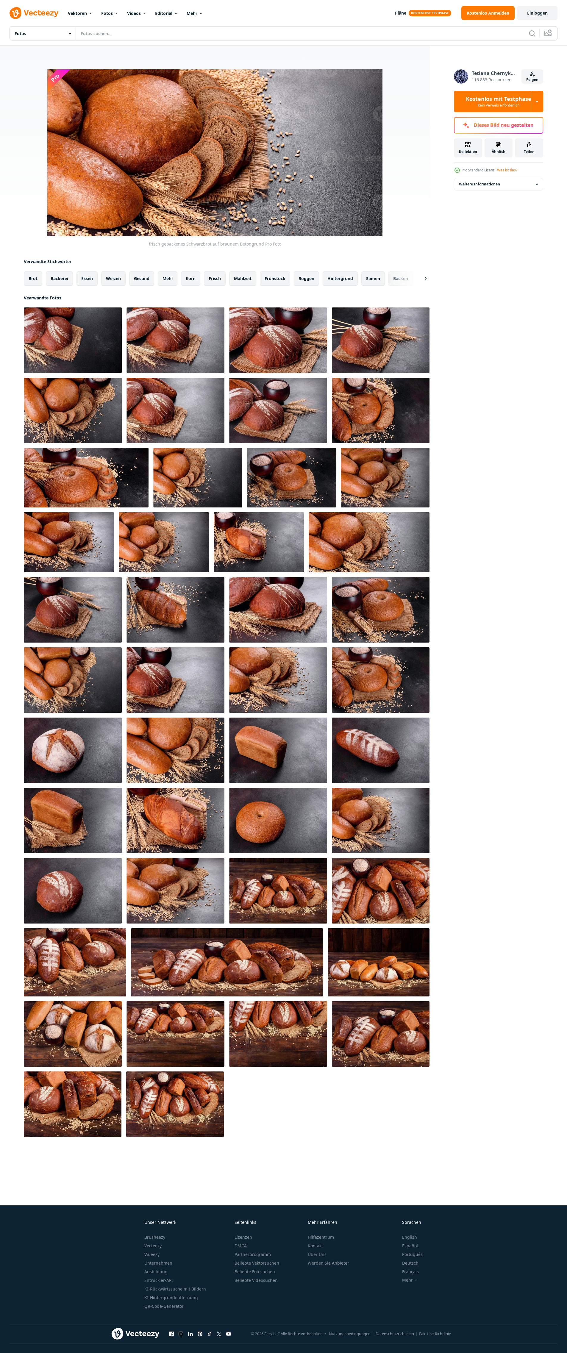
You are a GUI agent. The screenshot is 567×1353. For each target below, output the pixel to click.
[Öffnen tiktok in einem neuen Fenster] (209, 1333)
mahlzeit (243, 278)
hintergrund (340, 278)
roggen (306, 278)
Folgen (532, 79)
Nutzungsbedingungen (350, 1333)
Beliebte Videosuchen (256, 1280)
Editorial (163, 13)
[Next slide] (420, 278)
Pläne (400, 13)
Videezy (152, 1254)
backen (400, 278)
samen (373, 278)
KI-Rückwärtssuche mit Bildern (175, 1289)
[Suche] (532, 33)
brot (33, 278)
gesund (141, 278)
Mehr (192, 13)
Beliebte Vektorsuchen (257, 1263)
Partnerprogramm (253, 1254)
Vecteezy (153, 1246)
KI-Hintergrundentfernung (171, 1297)
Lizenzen (243, 1237)
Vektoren (77, 13)
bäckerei (59, 278)
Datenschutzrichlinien (395, 1333)
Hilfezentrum (321, 1237)
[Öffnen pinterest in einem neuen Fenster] (200, 1333)
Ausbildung (156, 1271)
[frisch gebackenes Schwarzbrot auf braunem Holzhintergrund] (278, 891)
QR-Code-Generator (164, 1306)
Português (412, 1254)
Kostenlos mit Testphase (498, 101)
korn (191, 278)
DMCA (241, 1246)
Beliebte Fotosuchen (255, 1271)
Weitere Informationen (479, 184)
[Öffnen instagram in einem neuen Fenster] (181, 1333)
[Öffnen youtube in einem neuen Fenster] (228, 1333)
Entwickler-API (158, 1280)
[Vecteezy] (34, 13)
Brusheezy (154, 1237)
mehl (168, 278)
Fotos (107, 13)
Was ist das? (507, 170)
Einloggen (537, 13)
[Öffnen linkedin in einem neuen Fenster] (190, 1333)
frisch (215, 278)
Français (410, 1271)
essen (87, 278)
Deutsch (410, 1263)
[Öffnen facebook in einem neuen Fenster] (171, 1333)
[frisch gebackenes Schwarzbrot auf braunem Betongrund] (73, 340)
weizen (113, 278)
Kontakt (315, 1246)
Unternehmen (158, 1263)
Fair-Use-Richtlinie (435, 1333)
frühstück (275, 278)
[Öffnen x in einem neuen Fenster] (219, 1333)
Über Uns (317, 1254)
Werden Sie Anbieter (328, 1263)
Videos (134, 13)
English (409, 1237)
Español (410, 1246)
